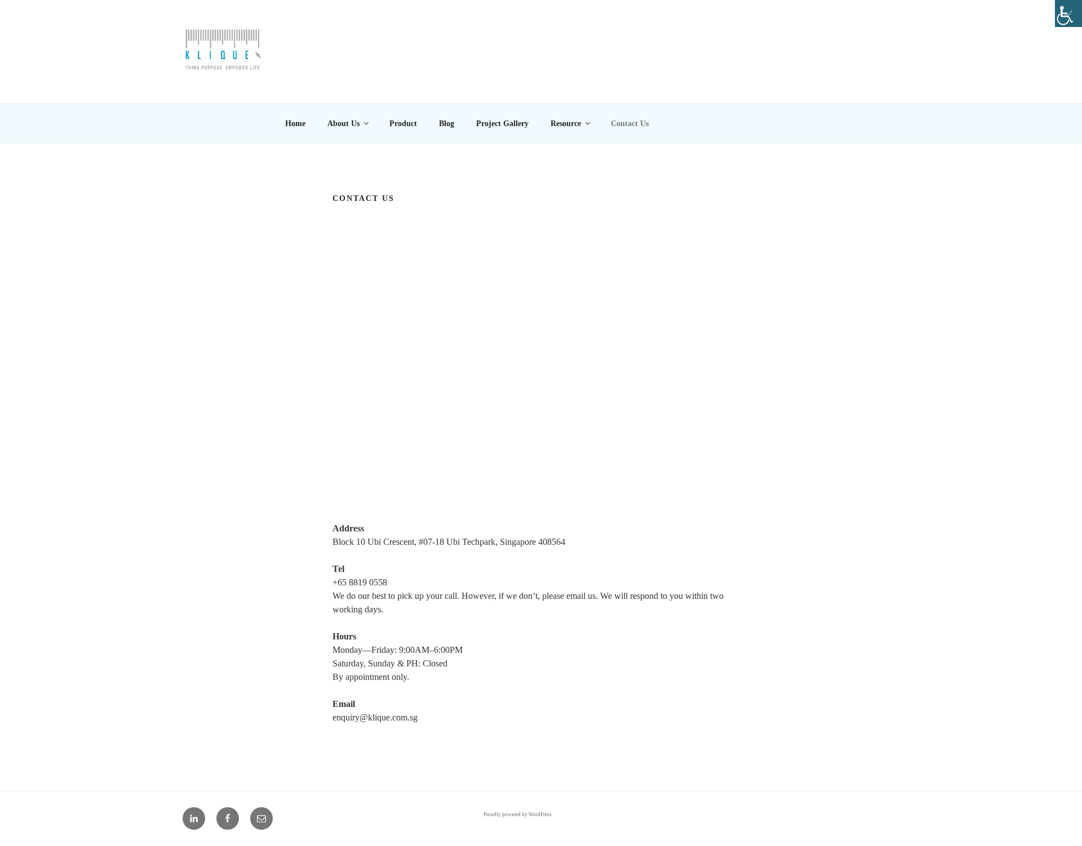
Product (403, 123)
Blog (446, 123)
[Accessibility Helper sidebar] (1068, 13)
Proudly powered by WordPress (518, 814)
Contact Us (630, 123)
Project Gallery (502, 123)
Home (295, 123)
